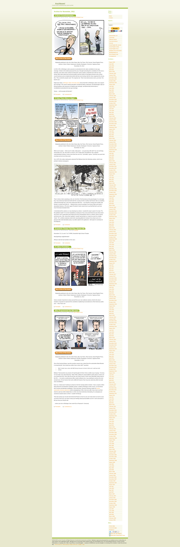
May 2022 (111, 157)
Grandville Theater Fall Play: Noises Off (69, 228)
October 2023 (112, 125)
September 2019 (113, 216)
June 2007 (111, 488)
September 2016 (113, 283)
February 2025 (112, 95)
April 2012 (111, 380)
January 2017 (112, 276)
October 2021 (112, 170)
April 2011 (111, 402)
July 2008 (111, 464)
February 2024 (112, 118)
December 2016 (113, 278)
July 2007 (111, 486)
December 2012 (113, 365)
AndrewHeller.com (113, 35)
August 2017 (112, 263)
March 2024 (112, 116)
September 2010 (113, 415)
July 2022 (111, 153)
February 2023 (112, 140)
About (110, 16)
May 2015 (111, 311)
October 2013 (112, 346)
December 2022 (113, 144)
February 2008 (112, 473)
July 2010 (111, 419)
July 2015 (111, 307)
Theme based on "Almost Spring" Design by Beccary (66, 544)
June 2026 (111, 65)
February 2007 (112, 495)
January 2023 (112, 142)
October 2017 (112, 259)
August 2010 (112, 417)
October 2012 (112, 369)
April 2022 (111, 159)
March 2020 (112, 205)
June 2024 (111, 110)
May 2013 (111, 356)
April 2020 (111, 203)
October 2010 (112, 413)
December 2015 (113, 300)
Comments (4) (68, 94)
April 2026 (111, 69)
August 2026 (112, 62)
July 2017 (111, 265)
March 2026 (112, 71)
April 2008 (111, 469)
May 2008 (111, 467)
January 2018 (112, 253)
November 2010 (113, 412)
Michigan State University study (72, 82)
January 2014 (112, 341)
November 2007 (113, 479)
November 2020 (113, 190)
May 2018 (111, 246)
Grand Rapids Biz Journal (115, 45)
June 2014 (111, 332)
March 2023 (112, 138)
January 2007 (112, 497)
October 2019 (112, 214)
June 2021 (111, 177)
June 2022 (111, 155)
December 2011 (112, 387)
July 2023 (111, 131)
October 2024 (112, 103)
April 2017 (111, 270)
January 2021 (112, 186)
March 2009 (112, 449)
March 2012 (112, 382)
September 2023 (113, 127)
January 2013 (112, 363)
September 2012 (113, 371)
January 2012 (112, 386)
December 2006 (113, 499)
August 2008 (112, 462)
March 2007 (112, 493)
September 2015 (113, 304)
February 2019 (112, 229)
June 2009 (111, 443)
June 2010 (111, 421)
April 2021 (111, 181)
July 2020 (111, 198)
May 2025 (111, 90)
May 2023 (111, 134)
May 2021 (111, 179)
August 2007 (112, 484)
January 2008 (112, 475)
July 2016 (111, 287)
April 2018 (111, 248)
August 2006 (112, 507)
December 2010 (113, 410)
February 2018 (112, 252)
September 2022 (113, 149)
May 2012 (111, 378)
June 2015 (111, 309)
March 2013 (112, 359)
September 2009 (113, 438)
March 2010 (112, 427)
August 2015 (112, 306)
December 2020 (113, 188)
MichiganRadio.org (113, 52)
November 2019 (113, 213)
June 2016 (111, 289)
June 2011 (111, 399)
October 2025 (112, 80)
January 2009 (112, 453)
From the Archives (113, 41)
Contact (111, 17)
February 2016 (112, 296)
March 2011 (112, 404)
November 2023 (113, 123)
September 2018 (113, 239)
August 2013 (112, 350)
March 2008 (112, 471)
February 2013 (112, 361)
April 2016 (111, 293)
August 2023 (112, 129)
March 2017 (112, 272)
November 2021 (113, 168)
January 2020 (112, 209)
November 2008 (113, 456)
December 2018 (113, 233)
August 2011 (112, 395)
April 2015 (111, 313)
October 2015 (112, 302)
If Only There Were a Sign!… (65, 98)
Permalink (57, 94)
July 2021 (111, 175)
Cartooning (111, 37)
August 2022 (112, 151)
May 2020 (111, 201)
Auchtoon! (60, 3)
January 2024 (112, 119)
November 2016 (113, 279)
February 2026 (112, 73)
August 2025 (112, 84)
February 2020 (112, 207)
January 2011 (112, 408)
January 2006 (112, 520)
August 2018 (112, 240)
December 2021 (113, 166)
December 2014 (113, 320)
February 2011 (112, 406)
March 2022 (112, 160)
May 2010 (111, 423)
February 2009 (112, 451)
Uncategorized (112, 56)
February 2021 (112, 185)
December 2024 (113, 99)
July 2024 (111, 108)
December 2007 (113, 477)
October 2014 (112, 324)
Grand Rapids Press (114, 48)
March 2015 (112, 315)
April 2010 (111, 425)
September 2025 (113, 82)
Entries (112, 526)
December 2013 (113, 343)
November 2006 (113, 501)
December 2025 (113, 77)
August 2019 (112, 218)
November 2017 (113, 257)
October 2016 (112, 281)
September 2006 (113, 505)
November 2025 (113, 79)
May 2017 (111, 268)
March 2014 (112, 337)
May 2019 (111, 224)
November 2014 (113, 322)
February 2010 (112, 428)
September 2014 (113, 326)
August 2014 (112, 328)
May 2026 (111, 67)
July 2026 (111, 64)
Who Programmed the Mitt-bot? (66, 310)
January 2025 (112, 97)
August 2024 (112, 106)
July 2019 (111, 220)
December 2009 (113, 432)
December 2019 (113, 211)
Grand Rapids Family (114, 46)
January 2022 (112, 164)
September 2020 (113, 194)
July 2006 (111, 508)
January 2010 (112, 430)
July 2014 (111, 330)
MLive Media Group (78, 17)
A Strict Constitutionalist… (65, 15)
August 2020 (112, 196)
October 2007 (112, 480)
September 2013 (113, 348)
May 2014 (111, 333)
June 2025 (111, 88)
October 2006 (112, 503)
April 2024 (111, 114)
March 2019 (112, 227)
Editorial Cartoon (113, 39)
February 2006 (112, 518)
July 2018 (111, 242)
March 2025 (112, 93)
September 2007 (113, 482)
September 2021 (113, 172)
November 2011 (112, 389)
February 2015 (112, 317)
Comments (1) (68, 306)
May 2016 (111, 291)
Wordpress (111, 529)
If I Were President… (62, 247)
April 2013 (111, 358)
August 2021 (112, 173)
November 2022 (113, 145)
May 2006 (111, 512)
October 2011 (112, 391)
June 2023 (111, 132)
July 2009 (111, 441)
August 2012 (112, 373)
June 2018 (111, 244)
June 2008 (111, 466)
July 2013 (111, 352)
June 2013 (111, 354)
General (76, 230)
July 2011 (111, 397)
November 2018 (113, 235)
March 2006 (112, 516)
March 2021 (112, 183)
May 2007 (111, 490)
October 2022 (112, 147)
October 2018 (112, 237)
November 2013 (113, 345)
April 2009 (111, 447)
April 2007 (111, 492)
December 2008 (113, 454)
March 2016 (112, 294)
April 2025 (111, 92)
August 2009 (112, 439)
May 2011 (111, 400)
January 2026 (112, 75)
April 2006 (111, 514)
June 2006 (111, 510)
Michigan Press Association (115, 50)
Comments (67, 224)
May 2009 (111, 445)
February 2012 (112, 384)
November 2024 (113, 101)
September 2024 (113, 105)
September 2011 (113, 393)
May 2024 (111, 112)
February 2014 (112, 339)
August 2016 (112, 285)
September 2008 (113, 460)
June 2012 (111, 376)
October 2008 (112, 458)
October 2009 (112, 436)
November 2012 (113, 367)
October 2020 (112, 192)
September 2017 (113, 261)
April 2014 (111, 335)
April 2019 (111, 225)
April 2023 (111, 136)
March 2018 (112, 250)
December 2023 (113, 121)
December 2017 (113, 255)
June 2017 (111, 266)
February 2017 (112, 274)
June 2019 (111, 222)
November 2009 (113, 434)
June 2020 (111, 199)
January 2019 (112, 231)
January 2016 (112, 298)
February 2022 (112, 162)
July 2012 (111, 374)
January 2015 (112, 319)
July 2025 (111, 86)
